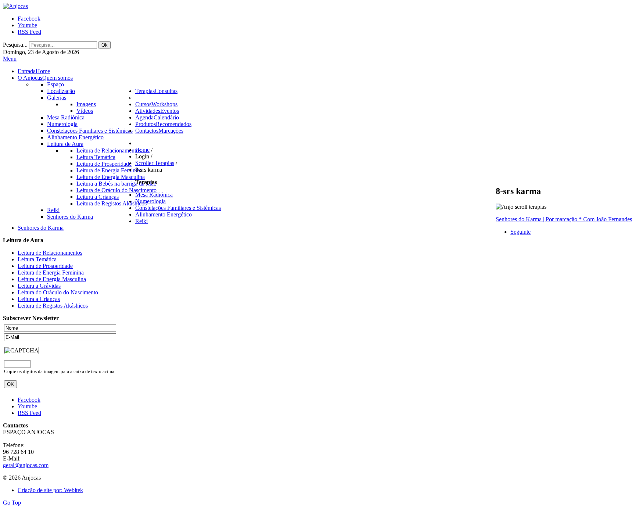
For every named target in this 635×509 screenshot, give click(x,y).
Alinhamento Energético (163, 214)
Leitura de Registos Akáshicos (53, 305)
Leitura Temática (37, 259)
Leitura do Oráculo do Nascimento (58, 292)
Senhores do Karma (41, 228)
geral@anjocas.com (26, 465)
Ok (104, 45)
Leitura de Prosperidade (45, 266)
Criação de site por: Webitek (50, 490)
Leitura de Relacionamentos (50, 253)
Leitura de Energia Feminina (51, 272)
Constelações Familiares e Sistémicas (178, 208)
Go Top (12, 502)
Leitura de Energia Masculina (52, 279)
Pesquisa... (15, 45)
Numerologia (150, 201)
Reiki (141, 221)
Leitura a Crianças (39, 299)
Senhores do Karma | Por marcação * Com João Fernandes (564, 219)
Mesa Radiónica (154, 194)
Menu (10, 58)
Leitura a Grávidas (39, 286)
